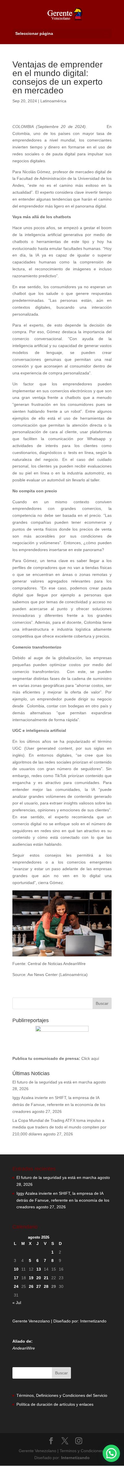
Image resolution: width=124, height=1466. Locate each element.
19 (31, 1277)
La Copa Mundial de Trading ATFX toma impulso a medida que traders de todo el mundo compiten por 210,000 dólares (59, 1127)
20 (38, 1277)
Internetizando (93, 1321)
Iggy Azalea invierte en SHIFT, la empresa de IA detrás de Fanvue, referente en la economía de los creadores (58, 1104)
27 (38, 1286)
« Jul (16, 1302)
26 (31, 1286)
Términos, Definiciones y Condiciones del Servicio (61, 1395)
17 (16, 1277)
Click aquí (90, 1058)
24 (16, 1286)
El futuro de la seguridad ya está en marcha (52, 1082)
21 (46, 1277)
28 (46, 1286)
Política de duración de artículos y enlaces (54, 1404)
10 (16, 1269)
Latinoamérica (53, 101)
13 (38, 1269)
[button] (111, 1453)
